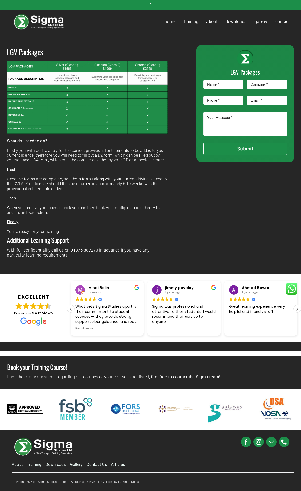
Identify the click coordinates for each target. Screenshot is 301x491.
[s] (40, 15)
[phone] (284, 442)
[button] (297, 308)
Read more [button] (84, 328)
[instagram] (258, 442)
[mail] (271, 442)
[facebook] (246, 442)
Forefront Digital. (129, 481)
